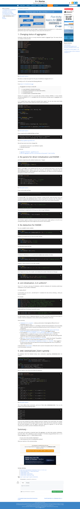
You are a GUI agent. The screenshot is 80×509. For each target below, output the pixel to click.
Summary (4, 18)
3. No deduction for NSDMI (7, 13)
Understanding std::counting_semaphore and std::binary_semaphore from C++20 (71, 46)
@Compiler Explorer (24, 76)
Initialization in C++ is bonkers (26, 323)
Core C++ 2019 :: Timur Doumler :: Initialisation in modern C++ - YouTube (37, 341)
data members (29, 345)
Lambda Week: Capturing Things (27, 475)
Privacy (44, 5)
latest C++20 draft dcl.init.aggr (26, 84)
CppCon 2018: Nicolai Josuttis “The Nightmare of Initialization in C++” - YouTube (39, 330)
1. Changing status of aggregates (9, 9)
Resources (34, 5)
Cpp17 (27, 477)
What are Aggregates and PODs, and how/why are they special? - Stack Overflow (37, 153)
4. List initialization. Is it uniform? (9, 14)
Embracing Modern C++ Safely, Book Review (29, 471)
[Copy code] (61, 42)
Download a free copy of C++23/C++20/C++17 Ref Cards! (40, 450)
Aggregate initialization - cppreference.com (29, 152)
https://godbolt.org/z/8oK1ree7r (28, 140)
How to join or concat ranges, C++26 (71, 49)
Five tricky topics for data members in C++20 (40, 12)
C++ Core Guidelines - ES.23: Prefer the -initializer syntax (40, 332)
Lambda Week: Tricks (24, 472)
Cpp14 (24, 477)
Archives (39, 5)
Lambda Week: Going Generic (26, 473)
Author (28, 5)
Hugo (40, 507)
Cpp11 (21, 477)
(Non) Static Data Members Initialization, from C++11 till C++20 (33, 470)
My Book (56, 5)
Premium (50, 5)
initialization (35, 477)
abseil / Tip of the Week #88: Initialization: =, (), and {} (34, 338)
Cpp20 (31, 477)
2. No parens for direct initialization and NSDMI (7, 11)
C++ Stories (40, 1)
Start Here (22, 5)
